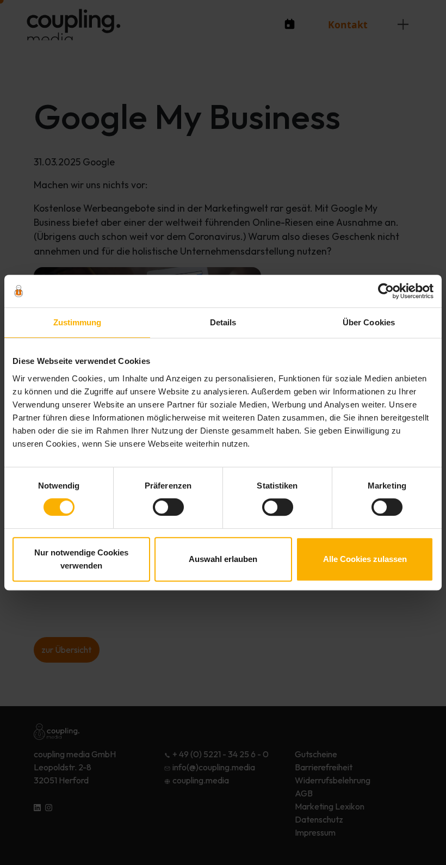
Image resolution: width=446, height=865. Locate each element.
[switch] (168, 507)
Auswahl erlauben (223, 559)
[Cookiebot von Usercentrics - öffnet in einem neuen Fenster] (385, 291)
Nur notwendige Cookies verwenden (81, 559)
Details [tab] (223, 322)
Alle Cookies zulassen (365, 559)
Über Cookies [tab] (369, 322)
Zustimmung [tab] (77, 322)
